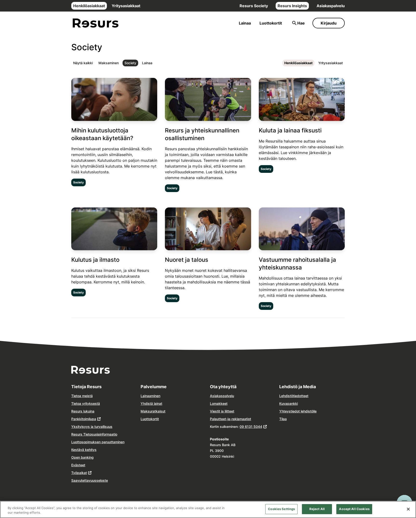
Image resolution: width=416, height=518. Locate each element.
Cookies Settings (281, 509)
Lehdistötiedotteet (293, 396)
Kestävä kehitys (84, 450)
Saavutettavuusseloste (89, 480)
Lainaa (245, 23)
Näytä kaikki (83, 63)
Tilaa (283, 419)
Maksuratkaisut (153, 411)
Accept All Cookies (354, 509)
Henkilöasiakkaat (89, 5)
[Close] (408, 509)
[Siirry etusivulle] (95, 23)
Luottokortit (271, 23)
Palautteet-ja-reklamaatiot (230, 419)
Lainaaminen (150, 396)
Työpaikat (79, 473)
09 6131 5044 (251, 426)
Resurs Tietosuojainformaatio (94, 434)
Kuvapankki (288, 403)
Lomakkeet (219, 403)
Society (130, 63)
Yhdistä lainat (151, 403)
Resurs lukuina (82, 411)
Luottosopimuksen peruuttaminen (97, 442)
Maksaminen (108, 63)
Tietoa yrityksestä (85, 403)
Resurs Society (254, 5)
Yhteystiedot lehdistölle (298, 411)
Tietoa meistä (82, 396)
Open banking (82, 457)
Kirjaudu (329, 23)
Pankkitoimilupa (83, 419)
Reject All (317, 509)
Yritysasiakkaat (126, 5)
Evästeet (78, 465)
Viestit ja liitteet (222, 411)
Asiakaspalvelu (331, 5)
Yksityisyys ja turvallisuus (91, 426)
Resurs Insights (292, 5)
